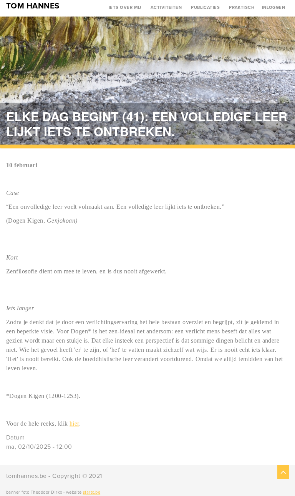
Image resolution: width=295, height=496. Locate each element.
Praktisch (241, 7)
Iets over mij (125, 7)
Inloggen (273, 7)
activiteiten (166, 7)
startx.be (91, 492)
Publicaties (205, 7)
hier (74, 423)
